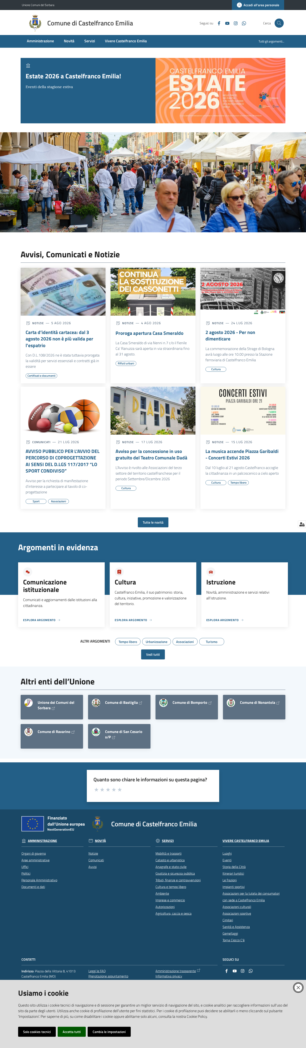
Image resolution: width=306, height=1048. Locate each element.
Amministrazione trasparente (175, 970)
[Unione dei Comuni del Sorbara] (28, 703)
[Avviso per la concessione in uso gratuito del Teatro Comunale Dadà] (153, 411)
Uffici (24, 866)
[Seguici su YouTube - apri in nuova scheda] (225, 22)
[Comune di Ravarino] (28, 732)
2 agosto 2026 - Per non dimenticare (230, 335)
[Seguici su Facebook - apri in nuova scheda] (217, 22)
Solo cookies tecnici (37, 1031)
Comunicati (96, 860)
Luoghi (227, 853)
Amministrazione (42, 840)
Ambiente (162, 893)
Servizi (168, 840)
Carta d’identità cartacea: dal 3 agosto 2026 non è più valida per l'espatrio (59, 339)
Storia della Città (234, 866)
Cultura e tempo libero (170, 886)
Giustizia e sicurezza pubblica (175, 873)
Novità (100, 840)
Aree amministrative (35, 860)
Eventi (227, 860)
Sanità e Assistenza (236, 926)
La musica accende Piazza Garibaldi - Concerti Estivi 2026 (242, 454)
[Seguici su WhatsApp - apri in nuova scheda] (242, 22)
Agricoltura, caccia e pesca (173, 913)
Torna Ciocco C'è (234, 940)
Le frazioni (230, 880)
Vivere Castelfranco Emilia (246, 840)
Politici (25, 873)
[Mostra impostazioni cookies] (302, 524)
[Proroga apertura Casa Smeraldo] (153, 292)
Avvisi (92, 866)
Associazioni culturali (237, 906)
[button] (279, 23)
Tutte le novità (153, 522)
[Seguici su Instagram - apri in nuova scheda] (234, 22)
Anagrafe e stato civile (171, 866)
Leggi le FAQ (97, 970)
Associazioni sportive (237, 913)
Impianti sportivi (234, 886)
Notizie (93, 853)
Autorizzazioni (165, 906)
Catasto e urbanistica (170, 860)
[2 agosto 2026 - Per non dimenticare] (242, 292)
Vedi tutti (153, 654)
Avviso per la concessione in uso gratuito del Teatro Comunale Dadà (151, 454)
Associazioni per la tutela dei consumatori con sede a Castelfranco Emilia (251, 897)
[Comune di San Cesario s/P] (96, 732)
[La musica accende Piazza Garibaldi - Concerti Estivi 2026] (242, 411)
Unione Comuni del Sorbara (38, 5)
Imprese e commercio (170, 900)
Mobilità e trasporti (168, 853)
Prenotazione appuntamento (108, 976)
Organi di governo (33, 853)
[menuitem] (40, 41)
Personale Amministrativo (39, 880)
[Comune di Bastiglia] (96, 703)
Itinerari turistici (233, 873)
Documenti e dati (33, 886)
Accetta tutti (72, 1031)
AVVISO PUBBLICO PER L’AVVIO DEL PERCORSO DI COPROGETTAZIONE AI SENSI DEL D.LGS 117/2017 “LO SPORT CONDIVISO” (63, 461)
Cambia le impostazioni (109, 1031)
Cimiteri (228, 920)
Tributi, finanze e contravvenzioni (178, 880)
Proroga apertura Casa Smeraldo (149, 333)
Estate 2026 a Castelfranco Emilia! (73, 76)
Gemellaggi (230, 933)
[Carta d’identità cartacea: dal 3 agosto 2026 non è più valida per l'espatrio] (63, 292)
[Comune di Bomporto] (163, 703)
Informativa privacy (168, 976)
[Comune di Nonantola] (231, 703)
